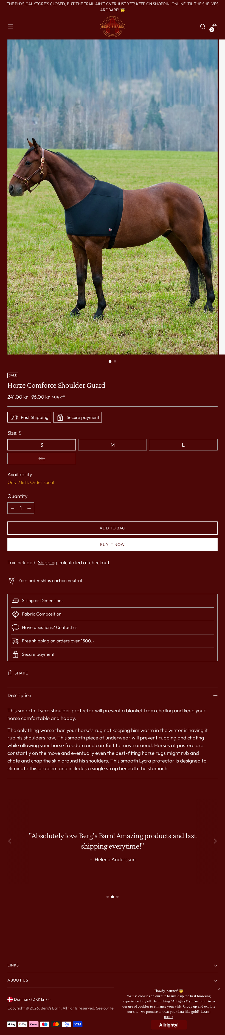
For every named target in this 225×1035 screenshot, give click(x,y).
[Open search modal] (203, 26)
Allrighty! (169, 1025)
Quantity (17, 496)
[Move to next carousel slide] (213, 930)
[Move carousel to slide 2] (112, 896)
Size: (14, 432)
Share (21, 673)
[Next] (215, 842)
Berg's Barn (51, 1008)
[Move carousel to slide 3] (117, 897)
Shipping (47, 562)
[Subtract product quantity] (13, 508)
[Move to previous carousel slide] (200, 930)
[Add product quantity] (29, 508)
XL (42, 458)
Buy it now (112, 544)
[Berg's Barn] (112, 26)
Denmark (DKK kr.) (30, 999)
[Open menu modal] (10, 26)
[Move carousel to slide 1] (107, 897)
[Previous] (10, 842)
